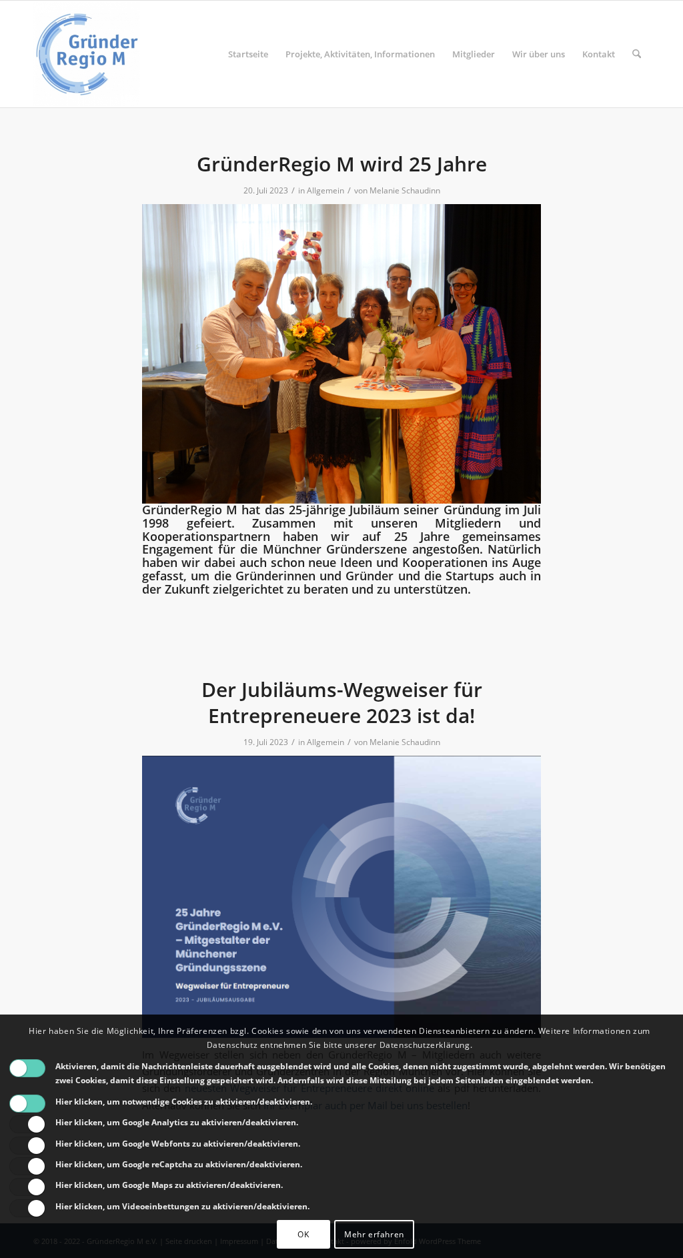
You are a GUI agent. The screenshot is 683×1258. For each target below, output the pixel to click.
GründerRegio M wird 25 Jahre (342, 163)
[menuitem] (248, 54)
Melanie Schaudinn (405, 190)
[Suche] (637, 54)
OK (303, 1234)
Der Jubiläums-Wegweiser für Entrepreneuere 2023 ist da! (341, 702)
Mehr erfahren (374, 1234)
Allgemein (325, 190)
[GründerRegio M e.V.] (86, 54)
